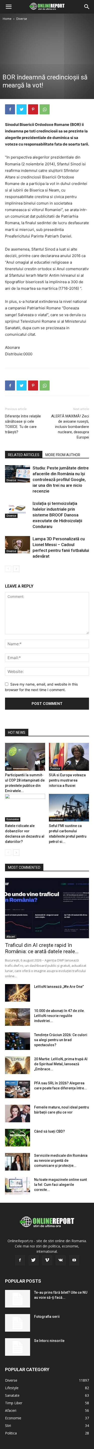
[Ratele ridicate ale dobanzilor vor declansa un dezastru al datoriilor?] (25, 808)
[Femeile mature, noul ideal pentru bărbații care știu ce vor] (17, 1113)
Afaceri (11, 936)
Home (7, 19)
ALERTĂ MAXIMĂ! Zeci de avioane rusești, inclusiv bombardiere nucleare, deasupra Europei (70, 427)
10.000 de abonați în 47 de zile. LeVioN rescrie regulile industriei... (59, 1016)
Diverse (21, 19)
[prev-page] (8, 569)
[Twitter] (22, 109)
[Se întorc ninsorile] (17, 1347)
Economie (13, 819)
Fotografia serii (47, 1317)
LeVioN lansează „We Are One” (59, 987)
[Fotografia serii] (17, 1323)
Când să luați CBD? (49, 1131)
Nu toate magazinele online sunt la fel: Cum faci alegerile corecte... (60, 1185)
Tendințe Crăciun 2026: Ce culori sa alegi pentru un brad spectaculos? (60, 1040)
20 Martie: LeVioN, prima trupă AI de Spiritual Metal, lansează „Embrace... (60, 1064)
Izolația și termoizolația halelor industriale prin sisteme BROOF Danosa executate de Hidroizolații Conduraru (57, 515)
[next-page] (16, 569)
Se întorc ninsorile (49, 1341)
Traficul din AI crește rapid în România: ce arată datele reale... (42, 948)
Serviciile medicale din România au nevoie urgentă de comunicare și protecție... (60, 1160)
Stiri (9, 768)
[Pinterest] (33, 109)
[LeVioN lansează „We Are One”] (17, 993)
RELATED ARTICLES (23, 455)
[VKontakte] (61, 1260)
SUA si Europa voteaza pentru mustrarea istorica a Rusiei (67, 780)
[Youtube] (74, 1260)
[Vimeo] (47, 1260)
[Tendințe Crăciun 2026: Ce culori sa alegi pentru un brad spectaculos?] (17, 1041)
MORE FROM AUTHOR (62, 455)
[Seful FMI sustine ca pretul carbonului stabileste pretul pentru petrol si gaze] (69, 808)
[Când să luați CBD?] (17, 1137)
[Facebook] (10, 109)
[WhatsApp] (45, 109)
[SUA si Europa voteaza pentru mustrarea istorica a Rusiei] (69, 756)
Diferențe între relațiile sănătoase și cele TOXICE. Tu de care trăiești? (23, 424)
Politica (55, 768)
